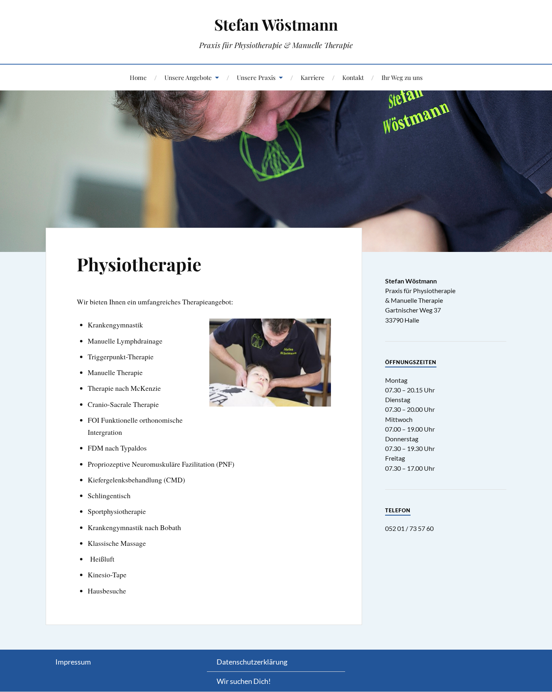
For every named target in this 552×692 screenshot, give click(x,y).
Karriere (312, 77)
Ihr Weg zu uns (402, 77)
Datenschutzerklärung (252, 661)
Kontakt (353, 77)
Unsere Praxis (256, 77)
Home (138, 77)
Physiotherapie (139, 264)
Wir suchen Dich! (244, 681)
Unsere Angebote (188, 77)
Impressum (73, 661)
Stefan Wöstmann (276, 24)
